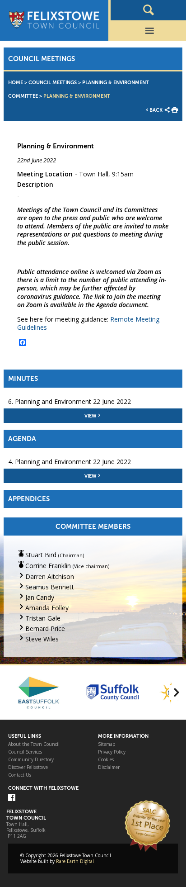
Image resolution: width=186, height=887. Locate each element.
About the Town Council (34, 744)
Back (156, 110)
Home (15, 82)
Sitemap (106, 744)
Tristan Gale (42, 618)
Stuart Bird (40, 554)
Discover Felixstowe (28, 767)
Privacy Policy (112, 752)
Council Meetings (52, 82)
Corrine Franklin (48, 565)
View (90, 416)
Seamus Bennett (49, 587)
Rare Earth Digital (75, 861)
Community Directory (31, 760)
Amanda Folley (47, 607)
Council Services (25, 752)
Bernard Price (45, 628)
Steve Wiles (42, 639)
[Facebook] (11, 798)
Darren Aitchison (49, 576)
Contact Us (19, 775)
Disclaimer (109, 767)
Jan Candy (39, 597)
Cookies (106, 760)
